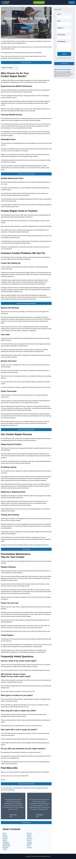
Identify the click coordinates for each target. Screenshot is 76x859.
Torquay (5, 849)
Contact (72, 2)
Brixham (29, 840)
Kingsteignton (6, 844)
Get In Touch (64, 63)
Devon (28, 845)
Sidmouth (5, 836)
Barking (3, 779)
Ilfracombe (29, 838)
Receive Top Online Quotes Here (26, 429)
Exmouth (5, 838)
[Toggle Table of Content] (15, 68)
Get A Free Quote (26, 822)
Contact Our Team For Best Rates (26, 173)
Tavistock (29, 842)
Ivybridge (29, 844)
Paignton (29, 835)
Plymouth (29, 847)
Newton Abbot (6, 845)
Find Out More (26, 549)
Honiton (5, 835)
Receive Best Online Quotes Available (26, 303)
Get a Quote (25, 27)
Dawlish (5, 840)
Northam (29, 836)
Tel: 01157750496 (39, 2)
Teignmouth (6, 842)
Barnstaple (5, 847)
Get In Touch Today (26, 62)
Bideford (29, 833)
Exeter (4, 833)
